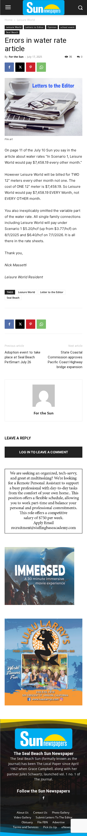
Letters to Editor (34, 27)
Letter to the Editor (51, 292)
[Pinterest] (30, 67)
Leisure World (26, 20)
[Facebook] (9, 67)
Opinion (52, 27)
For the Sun (16, 56)
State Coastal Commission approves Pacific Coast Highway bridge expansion (65, 359)
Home (9, 20)
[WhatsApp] (41, 67)
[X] (20, 67)
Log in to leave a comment (43, 452)
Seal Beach (12, 32)
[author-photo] (43, 407)
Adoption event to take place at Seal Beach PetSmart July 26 (22, 357)
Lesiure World (26, 292)
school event (67, 27)
